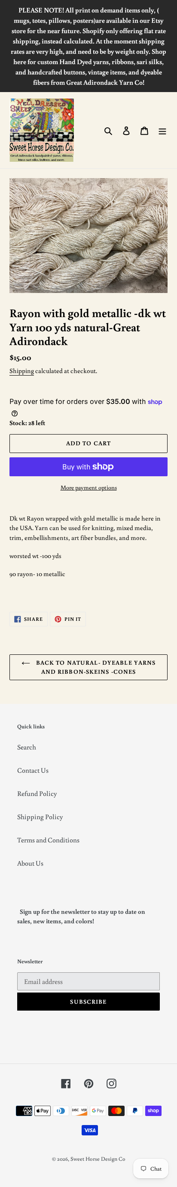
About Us (30, 863)
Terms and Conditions (48, 840)
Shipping (21, 371)
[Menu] (162, 129)
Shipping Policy (40, 816)
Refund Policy (37, 793)
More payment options (89, 487)
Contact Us (33, 770)
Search (26, 747)
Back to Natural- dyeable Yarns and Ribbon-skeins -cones (95, 667)
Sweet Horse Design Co (97, 1158)
